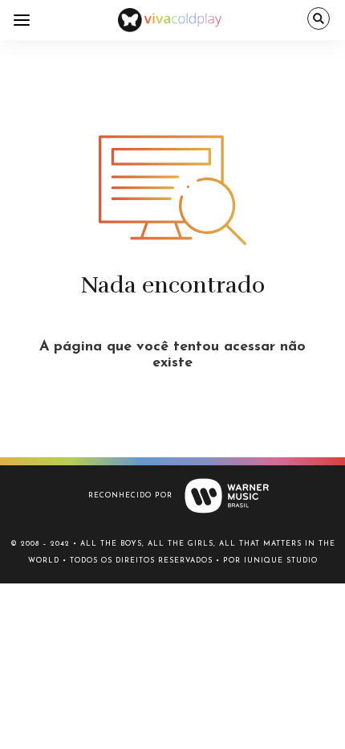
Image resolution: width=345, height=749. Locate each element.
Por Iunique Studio (270, 560)
